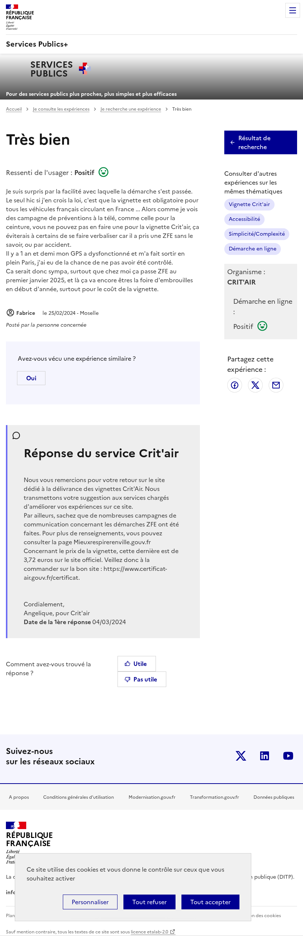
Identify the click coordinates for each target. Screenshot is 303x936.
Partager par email (276, 385)
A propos (19, 797)
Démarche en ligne (252, 249)
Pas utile (145, 679)
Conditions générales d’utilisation (78, 797)
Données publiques (273, 797)
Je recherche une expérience (131, 109)
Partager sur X (255, 385)
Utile (140, 663)
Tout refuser (149, 902)
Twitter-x (241, 756)
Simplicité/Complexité (257, 234)
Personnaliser (90, 902)
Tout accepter (210, 902)
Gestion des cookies (259, 915)
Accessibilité (244, 219)
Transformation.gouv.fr (214, 797)
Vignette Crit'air (249, 204)
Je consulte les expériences (61, 109)
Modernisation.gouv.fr (152, 797)
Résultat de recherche (254, 142)
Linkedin (264, 756)
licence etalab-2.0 (149, 932)
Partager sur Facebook (234, 385)
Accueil (14, 109)
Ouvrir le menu (292, 10)
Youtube (288, 756)
